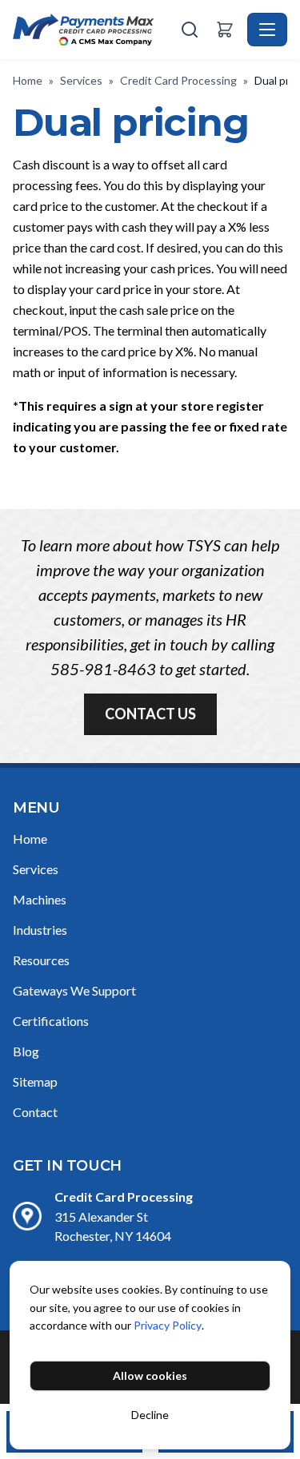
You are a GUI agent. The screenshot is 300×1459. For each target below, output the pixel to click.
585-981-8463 (103, 668)
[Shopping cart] (225, 30)
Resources (41, 960)
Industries (40, 929)
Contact (35, 1111)
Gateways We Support (74, 990)
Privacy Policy (168, 1325)
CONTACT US (150, 713)
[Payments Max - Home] (95, 30)
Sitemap (35, 1081)
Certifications (51, 1020)
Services (81, 80)
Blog (26, 1051)
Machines (39, 899)
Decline (150, 1414)
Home (27, 80)
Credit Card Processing (178, 80)
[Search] (189, 29)
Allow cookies (150, 1375)
